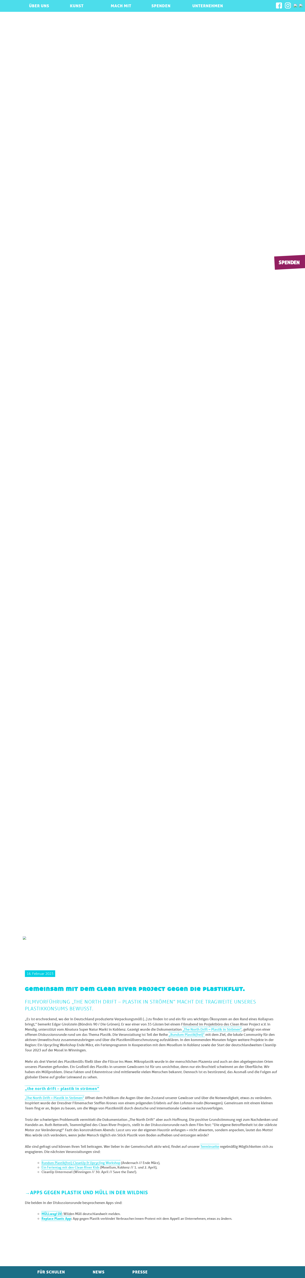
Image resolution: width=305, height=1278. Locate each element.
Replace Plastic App (56, 1218)
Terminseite (209, 1146)
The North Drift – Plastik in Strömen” (62, 1088)
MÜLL (51, 1213)
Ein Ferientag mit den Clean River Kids (70, 1167)
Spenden (289, 262)
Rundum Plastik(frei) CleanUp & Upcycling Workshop (80, 1162)
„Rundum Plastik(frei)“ (187, 1034)
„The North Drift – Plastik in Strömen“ (212, 1029)
